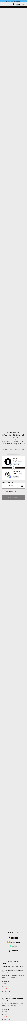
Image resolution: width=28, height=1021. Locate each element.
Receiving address (7, 482)
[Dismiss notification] (26, 1)
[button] (23, 4)
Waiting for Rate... (13, 497)
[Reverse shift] (13, 468)
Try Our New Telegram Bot (13, 1)
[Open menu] (1, 4)
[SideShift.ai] (13, 4)
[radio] (7, 450)
